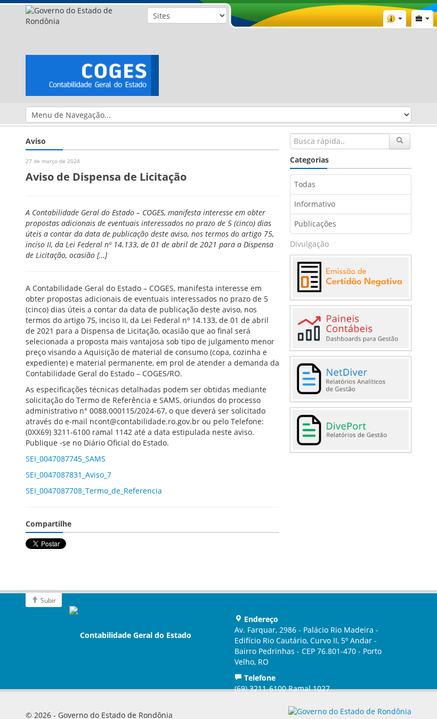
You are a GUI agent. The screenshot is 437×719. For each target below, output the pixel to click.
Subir (47, 600)
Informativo (314, 204)
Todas (304, 184)
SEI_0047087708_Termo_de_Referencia (94, 491)
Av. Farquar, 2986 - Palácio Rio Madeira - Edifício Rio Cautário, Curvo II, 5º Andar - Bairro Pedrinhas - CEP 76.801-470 (308, 646)
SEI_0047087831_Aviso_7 (68, 475)
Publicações (315, 224)
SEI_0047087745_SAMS (66, 459)
